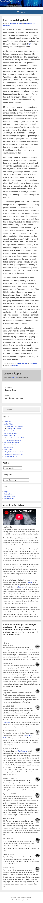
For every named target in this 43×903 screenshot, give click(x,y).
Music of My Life (9, 435)
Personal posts (23, 363)
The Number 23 (22, 751)
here (30, 44)
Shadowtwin (28, 23)
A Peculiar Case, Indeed (14, 426)
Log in (6, 492)
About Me (7, 422)
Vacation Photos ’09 (10, 456)
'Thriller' (30, 582)
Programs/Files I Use (11, 445)
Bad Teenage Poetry (10, 431)
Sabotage (21, 587)
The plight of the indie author (13, 452)
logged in (14, 377)
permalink (15, 365)
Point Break (6, 722)
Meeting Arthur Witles (14, 428)
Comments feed (9, 496)
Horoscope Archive (10, 433)
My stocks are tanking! (11, 442)
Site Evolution (8, 447)
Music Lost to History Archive (16, 438)
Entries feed (8, 494)
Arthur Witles (8, 424)
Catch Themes (27, 900)
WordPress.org (9, 498)
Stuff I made (8, 449)
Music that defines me (14, 440)
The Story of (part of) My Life (13, 454)
